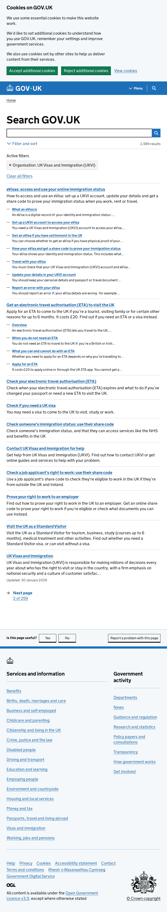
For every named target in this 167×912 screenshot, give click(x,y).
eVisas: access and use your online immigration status (56, 189)
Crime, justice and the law (29, 739)
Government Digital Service (31, 876)
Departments (125, 697)
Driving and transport (25, 759)
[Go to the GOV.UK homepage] (24, 88)
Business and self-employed (31, 710)
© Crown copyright (143, 898)
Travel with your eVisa (29, 262)
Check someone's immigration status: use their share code (60, 424)
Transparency (126, 751)
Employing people (22, 779)
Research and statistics (134, 726)
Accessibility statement (76, 863)
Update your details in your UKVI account (44, 275)
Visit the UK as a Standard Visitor (37, 526)
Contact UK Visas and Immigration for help (45, 448)
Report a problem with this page (134, 638)
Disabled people (21, 749)
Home (11, 100)
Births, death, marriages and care (36, 700)
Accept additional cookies (32, 70)
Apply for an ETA (25, 364)
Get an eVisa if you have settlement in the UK (47, 235)
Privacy (25, 863)
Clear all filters (20, 176)
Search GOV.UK (58, 120)
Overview (19, 325)
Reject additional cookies (86, 70)
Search (156, 133)
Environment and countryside (32, 788)
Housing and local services (30, 798)
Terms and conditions (25, 869)
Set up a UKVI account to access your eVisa (45, 222)
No (70, 638)
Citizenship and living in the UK (34, 730)
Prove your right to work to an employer (43, 496)
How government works (135, 761)
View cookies (125, 71)
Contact (108, 863)
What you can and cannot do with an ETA (43, 351)
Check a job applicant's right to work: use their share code (59, 472)
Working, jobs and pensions (31, 837)
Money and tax (20, 808)
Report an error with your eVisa (36, 288)
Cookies (44, 863)
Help (11, 863)
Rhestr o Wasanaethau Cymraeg (76, 869)
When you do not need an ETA (35, 338)
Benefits (14, 690)
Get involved (125, 771)
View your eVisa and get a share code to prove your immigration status (66, 248)
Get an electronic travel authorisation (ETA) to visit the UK (60, 304)
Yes (50, 638)
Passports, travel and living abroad (37, 818)
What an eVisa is (24, 209)
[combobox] (79, 133)
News (119, 707)
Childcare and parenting (28, 720)
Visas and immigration (26, 828)
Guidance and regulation (135, 717)
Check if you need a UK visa (31, 405)
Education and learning (27, 769)
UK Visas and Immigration (30, 555)
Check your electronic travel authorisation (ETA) (51, 381)
